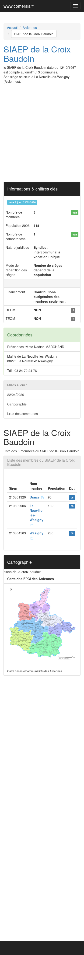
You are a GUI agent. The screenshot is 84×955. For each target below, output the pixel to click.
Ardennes (30, 27)
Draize (35, 497)
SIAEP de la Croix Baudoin (33, 33)
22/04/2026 (15, 394)
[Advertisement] (42, 135)
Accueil (12, 27)
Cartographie (17, 404)
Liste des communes (22, 413)
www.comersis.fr (19, 6)
